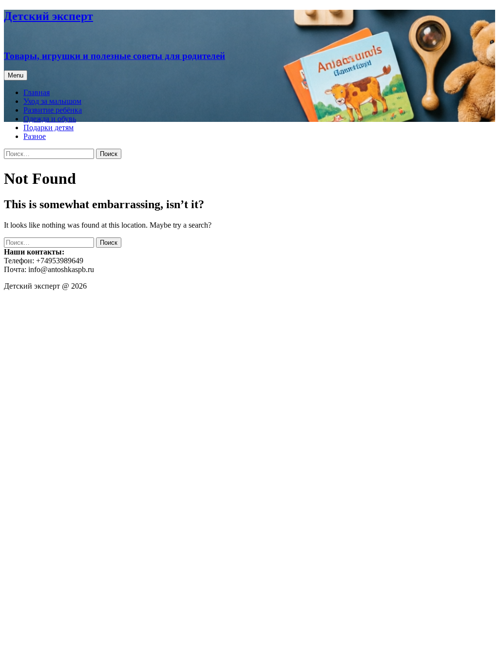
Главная (36, 92)
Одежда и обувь (49, 119)
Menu (15, 75)
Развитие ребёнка (52, 110)
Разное (34, 136)
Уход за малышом (52, 101)
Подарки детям (48, 127)
